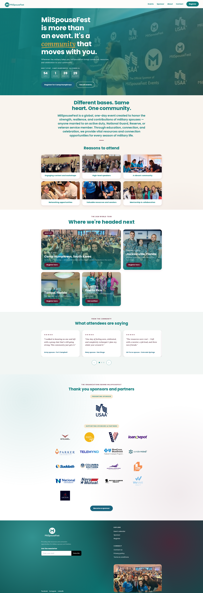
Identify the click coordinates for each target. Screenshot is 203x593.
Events (151, 4)
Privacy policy (119, 553)
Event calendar (119, 531)
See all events (85, 84)
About (170, 4)
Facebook (44, 591)
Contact (179, 4)
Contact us (118, 550)
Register (192, 4)
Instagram (52, 591)
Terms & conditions (121, 557)
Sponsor (160, 4)
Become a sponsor (101, 508)
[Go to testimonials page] (99, 362)
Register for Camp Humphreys (58, 84)
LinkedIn (61, 591)
